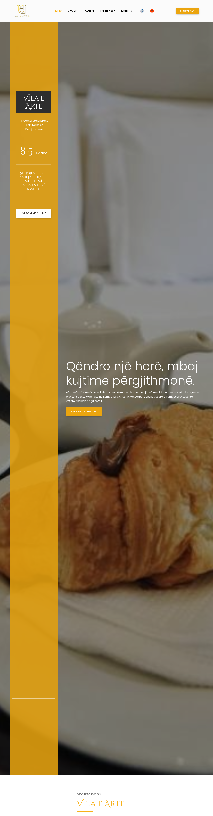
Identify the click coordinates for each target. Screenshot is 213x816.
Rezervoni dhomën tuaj (84, 411)
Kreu (58, 10)
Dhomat (73, 10)
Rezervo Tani (187, 11)
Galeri (89, 10)
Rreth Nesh (107, 10)
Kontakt (127, 10)
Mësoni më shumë (34, 213)
